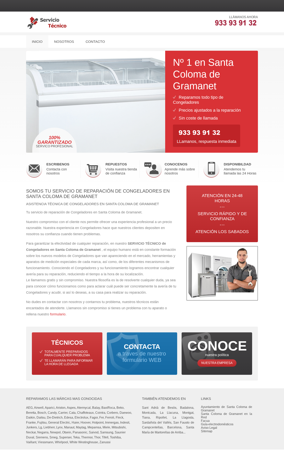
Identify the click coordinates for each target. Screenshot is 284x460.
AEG (29, 407)
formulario (57, 314)
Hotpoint (98, 422)
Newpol (55, 432)
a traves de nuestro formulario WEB (142, 353)
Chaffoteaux (85, 412)
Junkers (31, 427)
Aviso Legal (209, 427)
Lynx (59, 427)
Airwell (38, 407)
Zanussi (105, 442)
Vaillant (31, 442)
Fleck (119, 417)
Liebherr (49, 427)
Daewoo (125, 412)
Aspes (71, 407)
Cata (72, 412)
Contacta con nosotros (57, 168)
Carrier (62, 412)
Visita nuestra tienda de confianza (121, 168)
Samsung (106, 432)
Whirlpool (61, 442)
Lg (40, 427)
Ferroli (109, 417)
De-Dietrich (55, 417)
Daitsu (41, 417)
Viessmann (45, 442)
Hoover (85, 422)
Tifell (105, 437)
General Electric (59, 422)
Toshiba (115, 437)
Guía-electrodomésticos (217, 424)
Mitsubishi (119, 427)
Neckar (31, 432)
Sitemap (206, 431)
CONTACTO (95, 42)
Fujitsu (42, 422)
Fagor (94, 417)
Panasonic (80, 432)
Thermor (87, 437)
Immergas (112, 422)
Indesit (124, 422)
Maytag (81, 427)
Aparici (49, 407)
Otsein (66, 432)
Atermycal (84, 407)
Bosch (41, 412)
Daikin (30, 417)
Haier (75, 422)
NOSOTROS (64, 42)
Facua (205, 420)
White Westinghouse (84, 442)
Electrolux (81, 417)
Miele (106, 427)
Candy (52, 412)
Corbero (112, 412)
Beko (120, 407)
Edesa (68, 417)
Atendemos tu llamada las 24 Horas (240, 168)
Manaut (69, 427)
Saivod (94, 432)
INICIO (37, 42)
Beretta (31, 412)
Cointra (100, 412)
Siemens (42, 437)
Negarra (42, 432)
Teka (76, 437)
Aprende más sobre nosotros (180, 168)
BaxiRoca (108, 407)
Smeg (53, 437)
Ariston (60, 407)
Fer (101, 417)
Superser (65, 437)
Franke (31, 422)
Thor (97, 437)
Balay (96, 407)
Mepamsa (94, 427)
